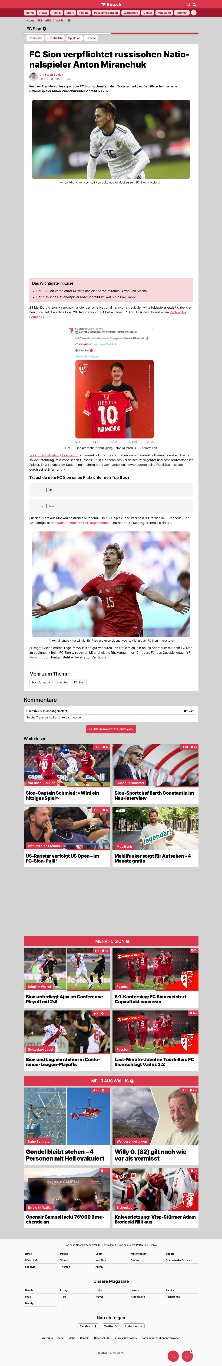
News (28, 1253)
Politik (64, 1253)
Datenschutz (102, 1337)
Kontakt (84, 1337)
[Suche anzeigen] (188, 4)
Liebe (98, 1290)
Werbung (47, 1337)
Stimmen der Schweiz (179, 1260)
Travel (99, 1296)
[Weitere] (194, 12)
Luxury (135, 1290)
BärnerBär (45, 20)
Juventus (36, 657)
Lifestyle (30, 1266)
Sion (70, 20)
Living (64, 1290)
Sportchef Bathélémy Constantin (53, 455)
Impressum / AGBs (125, 1337)
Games (135, 1260)
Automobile (138, 1296)
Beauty (29, 1303)
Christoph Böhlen (51, 74)
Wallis (60, 20)
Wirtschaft (31, 1260)
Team (61, 1337)
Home (30, 20)
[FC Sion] (111, 29)
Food (28, 1296)
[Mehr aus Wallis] (111, 1081)
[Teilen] (173, 1356)
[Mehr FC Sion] (111, 941)
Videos (64, 1260)
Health (29, 1290)
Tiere (63, 1296)
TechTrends (173, 1296)
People (170, 1253)
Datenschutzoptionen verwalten (161, 1337)
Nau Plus (100, 1260)
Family (170, 1290)
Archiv (99, 1266)
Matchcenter (138, 1253)
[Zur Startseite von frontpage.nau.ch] (111, 4)
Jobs (72, 1337)
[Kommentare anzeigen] (187, 1356)
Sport (98, 1253)
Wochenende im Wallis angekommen (83, 523)
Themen (65, 1266)
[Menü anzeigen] (195, 4)
